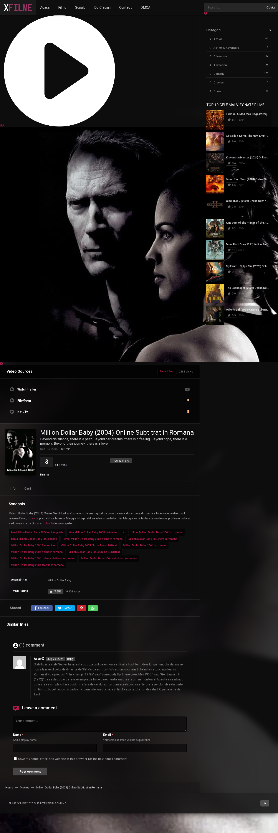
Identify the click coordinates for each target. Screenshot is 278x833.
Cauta (270, 7)
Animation (220, 65)
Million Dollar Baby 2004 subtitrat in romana (109, 558)
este (35, 518)
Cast (27, 488)
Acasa (45, 7)
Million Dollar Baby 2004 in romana (144, 545)
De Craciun (102, 7)
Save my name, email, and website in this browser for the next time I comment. (73, 759)
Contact (125, 7)
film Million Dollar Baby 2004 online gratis (37, 532)
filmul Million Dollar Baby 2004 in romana (156, 532)
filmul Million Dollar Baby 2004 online (34, 538)
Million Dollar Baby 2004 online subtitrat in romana (43, 558)
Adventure (220, 56)
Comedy (218, 73)
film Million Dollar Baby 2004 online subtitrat (97, 532)
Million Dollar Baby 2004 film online (33, 545)
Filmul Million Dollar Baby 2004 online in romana (92, 538)
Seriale (80, 7)
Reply (70, 658)
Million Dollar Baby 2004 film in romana (152, 538)
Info (13, 488)
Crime (217, 91)
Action (217, 39)
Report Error (167, 371)
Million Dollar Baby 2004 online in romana (37, 552)
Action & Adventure (226, 47)
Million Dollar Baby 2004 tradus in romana (37, 565)
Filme (62, 7)
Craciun (218, 82)
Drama (44, 474)
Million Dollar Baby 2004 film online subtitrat (89, 545)
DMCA (145, 7)
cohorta (48, 523)
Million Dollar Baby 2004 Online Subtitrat (94, 552)
